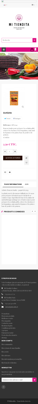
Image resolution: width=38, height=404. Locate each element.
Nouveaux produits (8, 316)
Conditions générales (8, 328)
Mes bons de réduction (9, 363)
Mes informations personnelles (12, 359)
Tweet (8, 119)
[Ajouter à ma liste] (26, 162)
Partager (17, 119)
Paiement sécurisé (7, 333)
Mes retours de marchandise (11, 348)
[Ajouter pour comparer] (26, 158)
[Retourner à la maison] (5, 70)
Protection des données (9, 335)
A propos (5, 330)
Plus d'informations (13, 184)
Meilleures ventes (7, 318)
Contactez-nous (7, 323)
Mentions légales (7, 326)
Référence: (7, 125)
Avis (26, 184)
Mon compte (7, 341)
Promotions (5, 314)
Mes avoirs (5, 352)
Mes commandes (7, 344)
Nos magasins (6, 321)
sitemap (4, 338)
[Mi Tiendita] (19, 22)
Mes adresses (6, 355)
